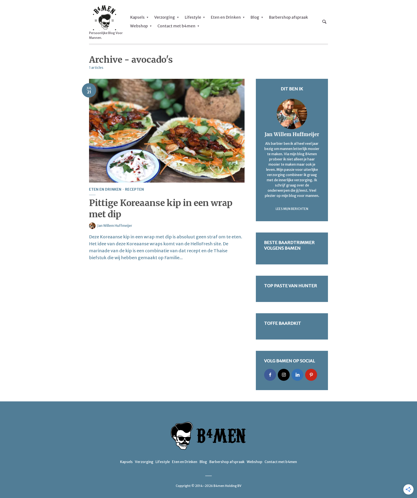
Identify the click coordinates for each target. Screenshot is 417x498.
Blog (254, 17)
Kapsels (137, 17)
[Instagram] (284, 375)
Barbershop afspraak (288, 17)
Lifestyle (193, 17)
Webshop (139, 25)
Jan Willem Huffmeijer (114, 225)
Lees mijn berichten (292, 209)
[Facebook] (270, 375)
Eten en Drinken (226, 17)
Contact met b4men (176, 25)
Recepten (134, 189)
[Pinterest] (311, 375)
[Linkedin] (297, 375)
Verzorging (164, 17)
